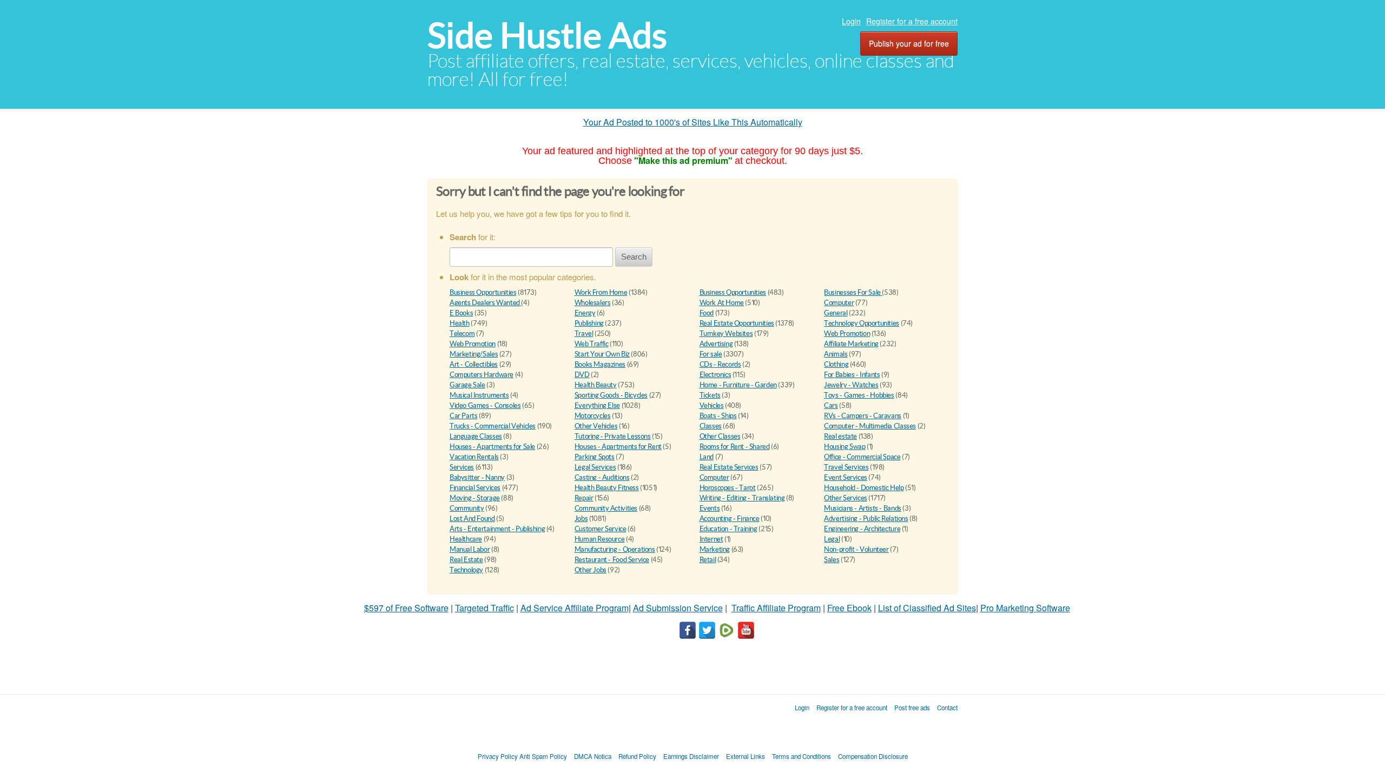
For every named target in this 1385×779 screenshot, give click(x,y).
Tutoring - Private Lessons (613, 436)
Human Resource (600, 539)
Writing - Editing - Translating (742, 498)
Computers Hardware (481, 375)
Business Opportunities (483, 292)
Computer (839, 303)
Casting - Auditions (602, 477)
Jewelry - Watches (851, 385)
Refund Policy (637, 756)
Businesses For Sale (853, 292)
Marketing (715, 549)
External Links (745, 756)
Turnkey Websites (726, 333)
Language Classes (476, 436)
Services (462, 467)
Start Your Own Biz (602, 354)
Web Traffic (592, 344)
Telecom (462, 333)
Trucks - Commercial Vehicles (493, 426)
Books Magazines (600, 364)
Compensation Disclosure (873, 756)
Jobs (581, 518)
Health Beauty (596, 385)
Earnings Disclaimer (691, 756)
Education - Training (728, 529)
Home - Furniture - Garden (738, 385)
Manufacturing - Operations (615, 549)
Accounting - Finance (730, 518)
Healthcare (466, 539)
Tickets (710, 395)
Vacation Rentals (474, 457)
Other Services (845, 498)
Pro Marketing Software (1025, 608)
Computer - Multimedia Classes (870, 426)
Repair (584, 498)
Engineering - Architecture (862, 529)
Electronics (715, 375)
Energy (585, 313)
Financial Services (475, 488)
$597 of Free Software (406, 608)
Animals (835, 354)
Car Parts (464, 416)
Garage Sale (467, 385)
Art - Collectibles (474, 364)
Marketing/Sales (474, 354)
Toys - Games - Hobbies (859, 395)
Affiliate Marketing (851, 344)
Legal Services (595, 467)
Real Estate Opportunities (737, 323)
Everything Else (597, 405)
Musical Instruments (479, 395)
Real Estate (466, 560)
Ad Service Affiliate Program (574, 608)
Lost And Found (472, 518)
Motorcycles (593, 416)
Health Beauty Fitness (607, 488)
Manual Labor (470, 549)
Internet (711, 539)
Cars (830, 405)
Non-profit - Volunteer (856, 549)
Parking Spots (595, 457)
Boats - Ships (718, 416)
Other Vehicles (596, 426)
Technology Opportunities (861, 323)
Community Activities (606, 508)
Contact (947, 707)
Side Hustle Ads (547, 35)
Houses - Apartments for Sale (492, 447)
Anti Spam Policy (543, 756)
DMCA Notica (592, 756)
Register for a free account (912, 21)
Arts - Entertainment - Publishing (497, 529)
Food (707, 313)
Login (851, 21)
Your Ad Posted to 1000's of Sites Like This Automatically (692, 122)
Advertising (716, 344)
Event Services (845, 477)
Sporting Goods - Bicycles (611, 395)
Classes (711, 426)
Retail (708, 560)
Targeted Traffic (484, 608)
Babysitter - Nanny (477, 477)
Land (707, 457)
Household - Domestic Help (863, 488)
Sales (831, 560)
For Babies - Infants (852, 375)
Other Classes (720, 436)
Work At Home (722, 303)
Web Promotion (847, 333)
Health (460, 323)
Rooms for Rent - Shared (735, 447)
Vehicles (712, 405)
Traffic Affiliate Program (776, 608)
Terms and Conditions (801, 756)
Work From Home (601, 292)
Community (467, 508)
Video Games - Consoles (485, 405)
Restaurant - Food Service (612, 560)
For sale (711, 354)
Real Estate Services (729, 467)
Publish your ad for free (909, 43)
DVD (582, 375)
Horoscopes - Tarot (728, 488)
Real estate (840, 436)
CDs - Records (720, 364)
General (835, 313)
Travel (584, 333)
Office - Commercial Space (862, 457)
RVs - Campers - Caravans (862, 416)
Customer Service (600, 529)
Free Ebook (849, 608)
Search (634, 256)
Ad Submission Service (678, 608)
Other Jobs (590, 570)
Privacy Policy (498, 756)
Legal (832, 539)
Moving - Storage (475, 498)
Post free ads (912, 707)
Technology (466, 570)
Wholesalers (593, 303)
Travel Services (846, 467)
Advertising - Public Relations (866, 518)
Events (710, 508)
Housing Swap (844, 447)
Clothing (836, 364)
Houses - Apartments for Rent (618, 447)
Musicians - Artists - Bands (862, 508)
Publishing (589, 323)
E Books (461, 313)
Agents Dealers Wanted (485, 303)
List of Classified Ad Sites (927, 608)
